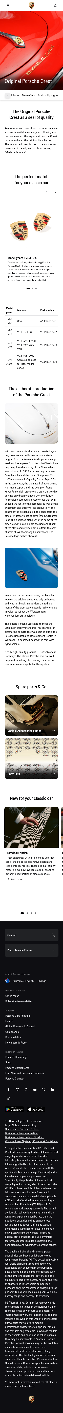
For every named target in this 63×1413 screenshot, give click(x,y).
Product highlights (47, 95)
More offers (28, 95)
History (15, 95)
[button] (28, 288)
